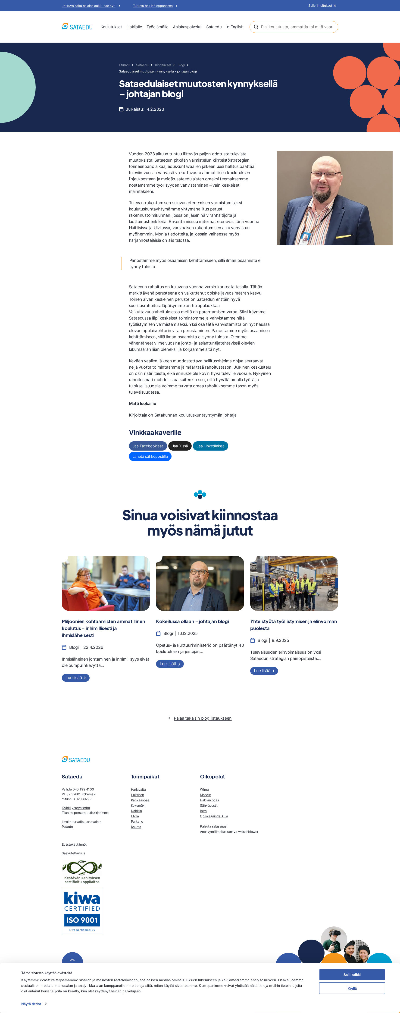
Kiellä (352, 988)
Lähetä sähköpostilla (150, 456)
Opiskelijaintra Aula (214, 816)
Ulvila (135, 816)
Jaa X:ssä (180, 446)
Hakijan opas (209, 800)
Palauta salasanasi (213, 826)
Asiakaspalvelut (187, 27)
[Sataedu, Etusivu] (77, 27)
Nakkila (136, 811)
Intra (203, 811)
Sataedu (214, 27)
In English (235, 27)
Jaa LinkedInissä (211, 446)
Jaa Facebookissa (148, 446)
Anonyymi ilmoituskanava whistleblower (229, 832)
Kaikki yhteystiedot (76, 808)
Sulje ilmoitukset (320, 5)
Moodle (205, 795)
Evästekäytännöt (74, 844)
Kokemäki (138, 805)
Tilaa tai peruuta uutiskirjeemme (85, 813)
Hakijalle (134, 27)
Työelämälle (157, 27)
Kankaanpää (140, 800)
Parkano (137, 821)
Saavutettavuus (73, 853)
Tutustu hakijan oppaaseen (153, 6)
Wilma (204, 789)
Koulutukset (111, 27)
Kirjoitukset (163, 65)
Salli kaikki (352, 975)
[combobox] (294, 27)
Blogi (181, 65)
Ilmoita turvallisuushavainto (81, 822)
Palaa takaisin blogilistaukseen (202, 718)
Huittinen (137, 795)
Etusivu (124, 65)
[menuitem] (111, 27)
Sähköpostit (209, 805)
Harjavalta (138, 789)
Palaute (67, 826)
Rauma (136, 827)
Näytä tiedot (31, 1004)
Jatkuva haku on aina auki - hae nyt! (89, 6)
